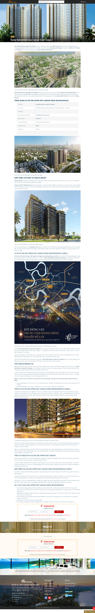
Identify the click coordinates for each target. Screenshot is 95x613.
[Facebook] (46, 597)
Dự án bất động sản (49, 586)
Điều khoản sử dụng (70, 583)
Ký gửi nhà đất (47, 591)
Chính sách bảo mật (55, 518)
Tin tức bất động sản (49, 588)
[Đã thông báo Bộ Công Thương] (69, 596)
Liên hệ (67, 588)
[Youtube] (49, 597)
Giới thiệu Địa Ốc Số (49, 583)
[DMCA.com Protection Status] (69, 592)
